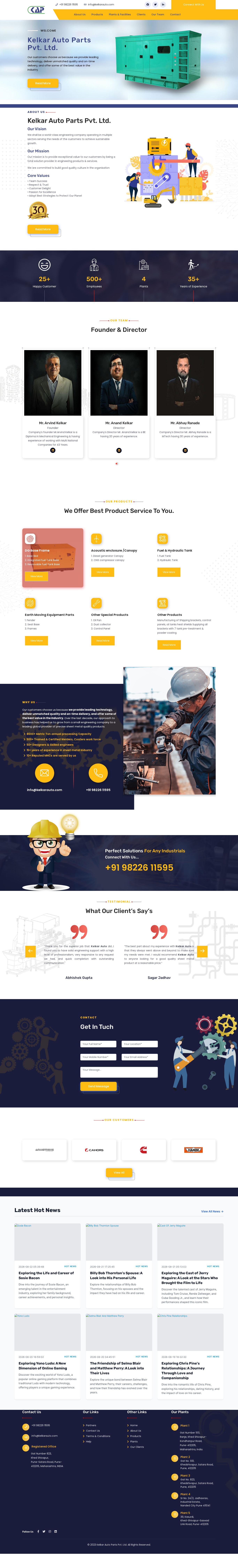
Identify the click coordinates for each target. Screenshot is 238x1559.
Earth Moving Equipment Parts (49, 615)
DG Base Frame (37, 550)
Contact (175, 14)
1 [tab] (120, 465)
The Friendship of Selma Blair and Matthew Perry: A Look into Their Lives (117, 1368)
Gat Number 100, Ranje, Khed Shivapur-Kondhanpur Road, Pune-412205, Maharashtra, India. (193, 1441)
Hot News (70, 1266)
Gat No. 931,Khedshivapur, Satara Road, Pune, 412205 (197, 1464)
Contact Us (92, 1430)
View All (119, 1173)
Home (134, 1425)
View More (36, 576)
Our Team (157, 14)
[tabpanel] (119, 60)
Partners (90, 1425)
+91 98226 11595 (68, 4)
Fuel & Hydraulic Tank (174, 550)
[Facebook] (148, 5)
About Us (80, 14)
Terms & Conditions (97, 1436)
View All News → (212, 1211)
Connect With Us (193, 4)
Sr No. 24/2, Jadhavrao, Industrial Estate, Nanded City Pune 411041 (195, 1501)
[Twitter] (155, 5)
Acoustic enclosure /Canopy (114, 550)
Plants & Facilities (120, 14)
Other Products (169, 615)
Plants (134, 1441)
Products (97, 14)
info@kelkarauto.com (101, 4)
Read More (43, 83)
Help (88, 1441)
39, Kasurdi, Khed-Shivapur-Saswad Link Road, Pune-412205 (195, 1520)
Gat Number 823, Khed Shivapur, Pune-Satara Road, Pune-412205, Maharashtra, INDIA (47, 1460)
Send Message (98, 1086)
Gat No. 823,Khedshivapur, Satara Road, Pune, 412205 (197, 1483)
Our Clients (137, 1447)
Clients (141, 14)
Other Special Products (109, 615)
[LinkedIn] (163, 5)
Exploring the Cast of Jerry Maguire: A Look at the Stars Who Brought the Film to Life (190, 1278)
